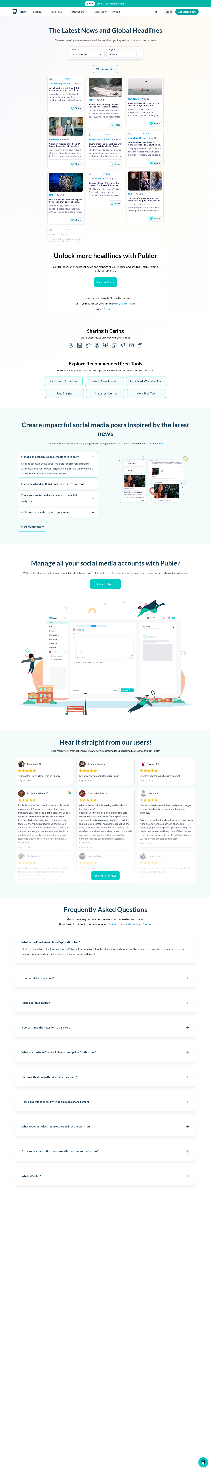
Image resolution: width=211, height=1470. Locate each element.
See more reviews (105, 875)
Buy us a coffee (107, 69)
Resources (98, 11)
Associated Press (137, 138)
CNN (91, 100)
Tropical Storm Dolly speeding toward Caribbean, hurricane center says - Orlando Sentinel (104, 184)
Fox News (54, 139)
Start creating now (32, 526)
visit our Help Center (138, 924)
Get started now (187, 11)
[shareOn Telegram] (123, 345)
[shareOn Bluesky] (105, 345)
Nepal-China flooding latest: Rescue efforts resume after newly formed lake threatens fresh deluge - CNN (103, 105)
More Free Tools (147, 393)
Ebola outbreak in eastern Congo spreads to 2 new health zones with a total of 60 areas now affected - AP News (144, 143)
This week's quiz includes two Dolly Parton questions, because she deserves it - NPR (144, 199)
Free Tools (57, 11)
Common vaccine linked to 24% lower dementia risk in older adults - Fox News (65, 145)
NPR (51, 195)
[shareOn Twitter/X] (88, 345)
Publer (160, 443)
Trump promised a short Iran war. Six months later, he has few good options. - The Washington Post (105, 145)
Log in (169, 12)
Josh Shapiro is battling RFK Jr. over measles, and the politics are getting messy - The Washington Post (64, 89)
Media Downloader (104, 381)
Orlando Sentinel (97, 179)
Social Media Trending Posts (146, 381)
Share (78, 108)
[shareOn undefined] (114, 345)
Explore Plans (105, 282)
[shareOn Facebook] (71, 345)
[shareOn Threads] (97, 345)
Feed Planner (64, 393)
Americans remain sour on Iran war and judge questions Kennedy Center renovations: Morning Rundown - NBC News (143, 104)
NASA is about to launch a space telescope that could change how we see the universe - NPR (65, 201)
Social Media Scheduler (63, 381)
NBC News (133, 99)
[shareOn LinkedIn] (79, 345)
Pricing (116, 11)
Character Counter (105, 393)
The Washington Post (60, 83)
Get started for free (105, 584)
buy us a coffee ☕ (125, 303)
